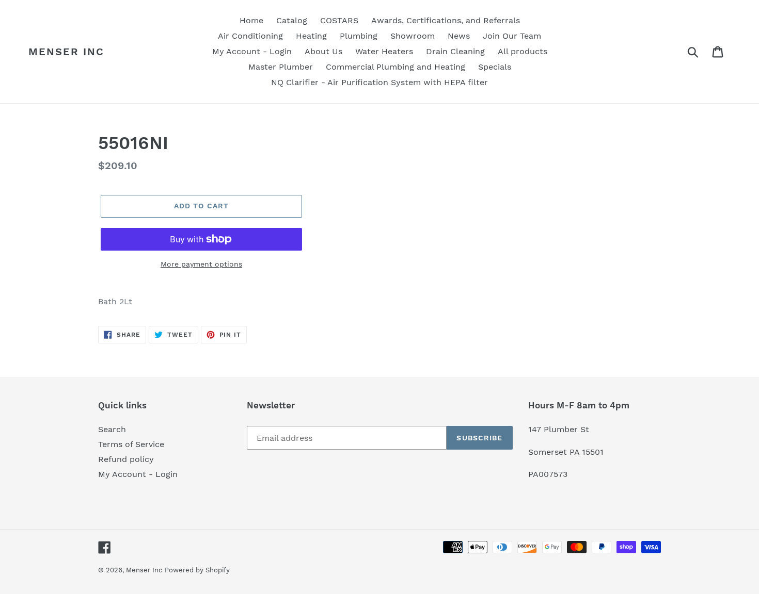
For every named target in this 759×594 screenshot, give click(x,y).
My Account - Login (138, 474)
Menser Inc (66, 51)
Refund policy (126, 459)
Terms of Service (131, 444)
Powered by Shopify (197, 570)
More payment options (201, 264)
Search (112, 429)
